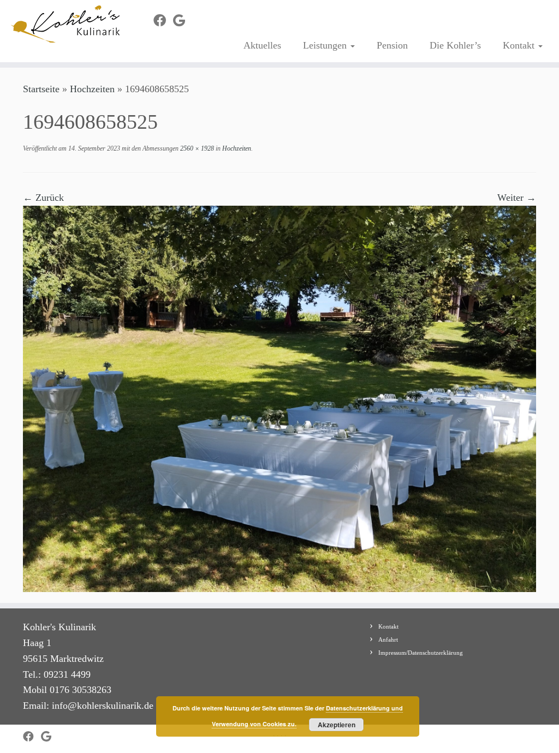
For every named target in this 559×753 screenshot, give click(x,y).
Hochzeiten (92, 88)
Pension (392, 45)
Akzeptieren (336, 725)
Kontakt (520, 45)
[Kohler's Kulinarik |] (65, 24)
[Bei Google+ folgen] (182, 21)
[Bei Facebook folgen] (163, 21)
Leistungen (326, 45)
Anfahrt (388, 639)
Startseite (41, 88)
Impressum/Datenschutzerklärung (420, 652)
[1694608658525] (279, 397)
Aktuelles (262, 45)
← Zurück (43, 197)
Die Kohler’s (455, 45)
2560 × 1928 (196, 148)
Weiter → (516, 197)
